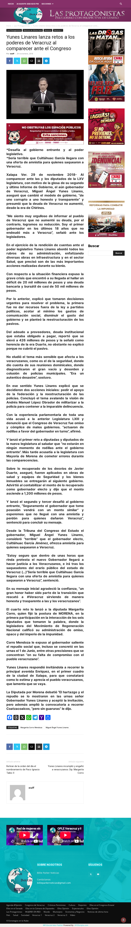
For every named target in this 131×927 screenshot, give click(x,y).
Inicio (11, 4)
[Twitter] (17, 61)
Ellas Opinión (92, 908)
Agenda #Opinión (14, 905)
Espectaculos (78, 908)
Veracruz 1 (58, 30)
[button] (121, 3)
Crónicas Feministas (57, 905)
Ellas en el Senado (14, 908)
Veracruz (48, 30)
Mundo (47, 911)
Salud (15, 915)
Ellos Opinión (63, 908)
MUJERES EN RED (33, 911)
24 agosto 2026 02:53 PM (28, 4)
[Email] (31, 61)
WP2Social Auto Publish (53, 925)
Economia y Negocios (75, 911)
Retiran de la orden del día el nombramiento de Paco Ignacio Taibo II (23, 769)
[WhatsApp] (24, 61)
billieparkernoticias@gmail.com (54, 882)
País (8, 915)
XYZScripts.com (81, 925)
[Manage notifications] (123, 920)
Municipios (57, 911)
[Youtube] (98, 874)
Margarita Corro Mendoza (31, 727)
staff (12, 53)
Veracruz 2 (49, 915)
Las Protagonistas (22, 25)
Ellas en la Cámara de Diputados (40, 908)
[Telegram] (46, 61)
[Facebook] (9, 61)
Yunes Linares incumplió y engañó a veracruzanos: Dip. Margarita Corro (66, 769)
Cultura (72, 905)
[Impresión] (39, 61)
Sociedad (25, 915)
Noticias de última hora (33, 30)
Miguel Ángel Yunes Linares (57, 727)
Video (72, 915)
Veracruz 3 (62, 915)
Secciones (46, 4)
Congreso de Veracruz (35, 905)
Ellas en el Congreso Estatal (102, 905)
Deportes (82, 905)
